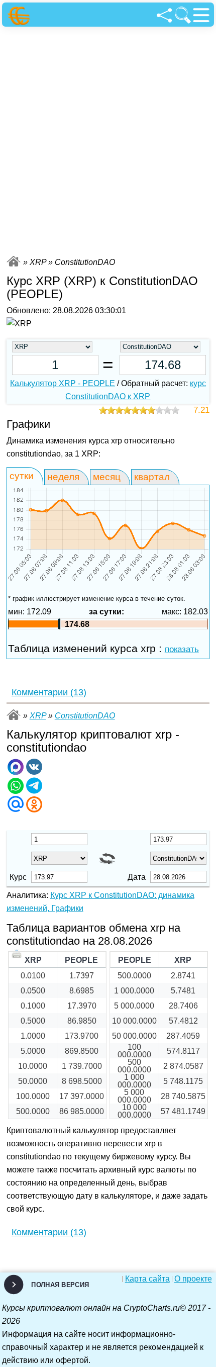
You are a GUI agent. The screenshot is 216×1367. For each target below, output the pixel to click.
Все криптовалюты (14, 261)
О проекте (193, 1279)
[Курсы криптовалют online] (20, 16)
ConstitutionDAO (85, 715)
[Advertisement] (108, 140)
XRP (38, 715)
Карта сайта (147, 1279)
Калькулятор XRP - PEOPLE (62, 383)
